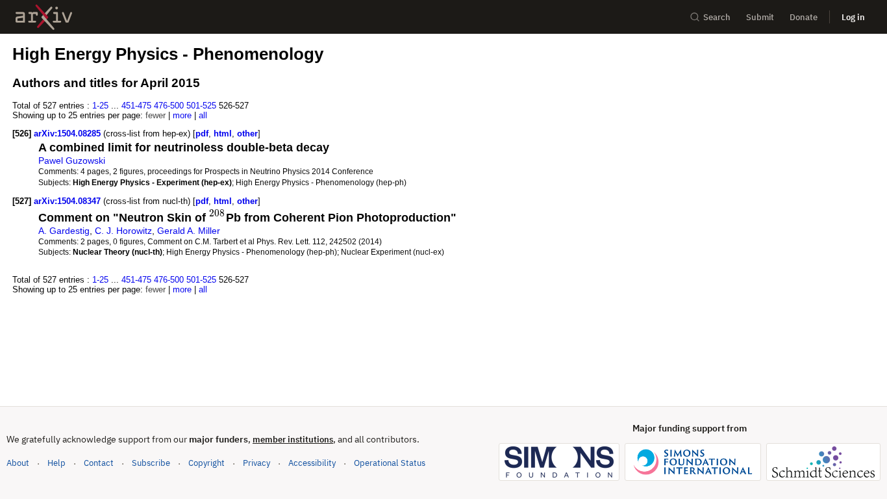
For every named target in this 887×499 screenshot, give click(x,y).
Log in (853, 17)
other (247, 133)
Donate (804, 17)
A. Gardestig (64, 230)
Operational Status (389, 462)
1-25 (100, 105)
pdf (201, 133)
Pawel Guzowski (71, 160)
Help (56, 462)
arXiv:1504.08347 (68, 201)
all (203, 115)
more (182, 115)
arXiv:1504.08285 (68, 133)
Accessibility (312, 462)
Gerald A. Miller (188, 230)
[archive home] (44, 17)
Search (717, 17)
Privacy (256, 462)
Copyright (206, 462)
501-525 (201, 105)
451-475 (136, 105)
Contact (99, 462)
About (17, 462)
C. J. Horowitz (123, 230)
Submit (760, 17)
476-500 (169, 105)
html (223, 133)
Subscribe (151, 462)
